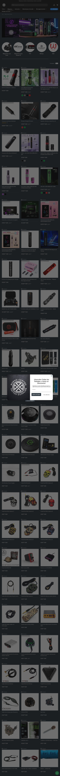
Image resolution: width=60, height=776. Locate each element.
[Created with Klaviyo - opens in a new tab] (30, 401)
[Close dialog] (51, 375)
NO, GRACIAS (47, 394)
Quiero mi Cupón (36, 394)
